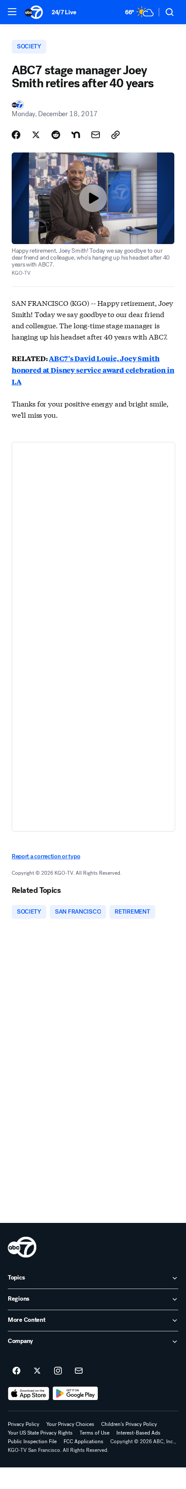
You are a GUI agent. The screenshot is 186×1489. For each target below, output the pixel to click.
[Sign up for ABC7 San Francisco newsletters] (78, 1371)
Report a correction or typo (46, 856)
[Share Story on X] (36, 134)
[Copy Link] (115, 134)
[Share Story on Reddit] (55, 134)
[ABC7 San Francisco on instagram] (58, 1371)
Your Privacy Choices (70, 1424)
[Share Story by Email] (95, 134)
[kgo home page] (22, 1247)
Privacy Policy (23, 1424)
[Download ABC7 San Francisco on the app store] (28, 1393)
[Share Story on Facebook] (16, 134)
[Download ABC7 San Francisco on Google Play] (75, 1393)
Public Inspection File (32, 1441)
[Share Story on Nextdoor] (75, 134)
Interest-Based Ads (138, 1432)
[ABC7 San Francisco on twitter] (37, 1371)
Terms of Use (94, 1432)
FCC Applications (83, 1441)
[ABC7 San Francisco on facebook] (16, 1371)
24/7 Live (63, 12)
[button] (12, 11)
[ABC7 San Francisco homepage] (34, 12)
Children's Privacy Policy (129, 1424)
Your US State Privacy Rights (40, 1432)
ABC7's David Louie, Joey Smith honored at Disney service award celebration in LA (93, 370)
